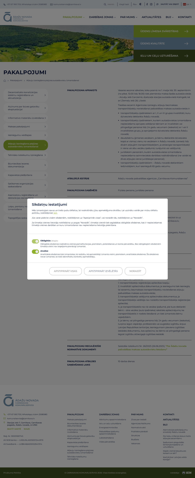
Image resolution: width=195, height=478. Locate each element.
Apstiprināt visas (65, 271)
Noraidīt (135, 271)
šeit (55, 213)
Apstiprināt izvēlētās (103, 271)
